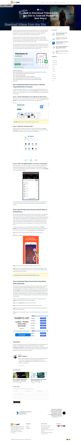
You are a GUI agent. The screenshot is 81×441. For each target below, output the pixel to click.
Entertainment (55, 64)
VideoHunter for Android (27, 89)
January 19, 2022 (15, 382)
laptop (54, 71)
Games (54, 67)
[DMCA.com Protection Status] (68, 439)
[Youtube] (58, 426)
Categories (63, 2)
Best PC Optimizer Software (46, 425)
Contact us (28, 427)
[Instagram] (62, 426)
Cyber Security (55, 60)
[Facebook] (57, 426)
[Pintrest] (61, 426)
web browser (33, 302)
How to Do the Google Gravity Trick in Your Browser (61, 34)
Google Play (20, 100)
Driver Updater (55, 62)
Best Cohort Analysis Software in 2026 (62, 52)
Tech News (55, 2)
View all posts (22, 365)
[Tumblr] (64, 426)
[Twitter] (60, 426)
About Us (27, 425)
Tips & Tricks (54, 78)
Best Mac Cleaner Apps (45, 427)
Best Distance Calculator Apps (62, 37)
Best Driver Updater (44, 428)
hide (21, 70)
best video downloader (34, 48)
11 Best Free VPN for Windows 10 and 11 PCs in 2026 (62, 42)
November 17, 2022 (34, 382)
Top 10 (47, 2)
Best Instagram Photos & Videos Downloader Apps (28, 121)
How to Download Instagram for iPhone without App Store (62, 47)
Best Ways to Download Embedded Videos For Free (28, 275)
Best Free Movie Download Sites (47, 432)
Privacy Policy (28, 428)
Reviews (42, 2)
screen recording (24, 215)
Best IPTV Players (44, 433)
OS (59, 2)
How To (50, 2)
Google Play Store (39, 232)
